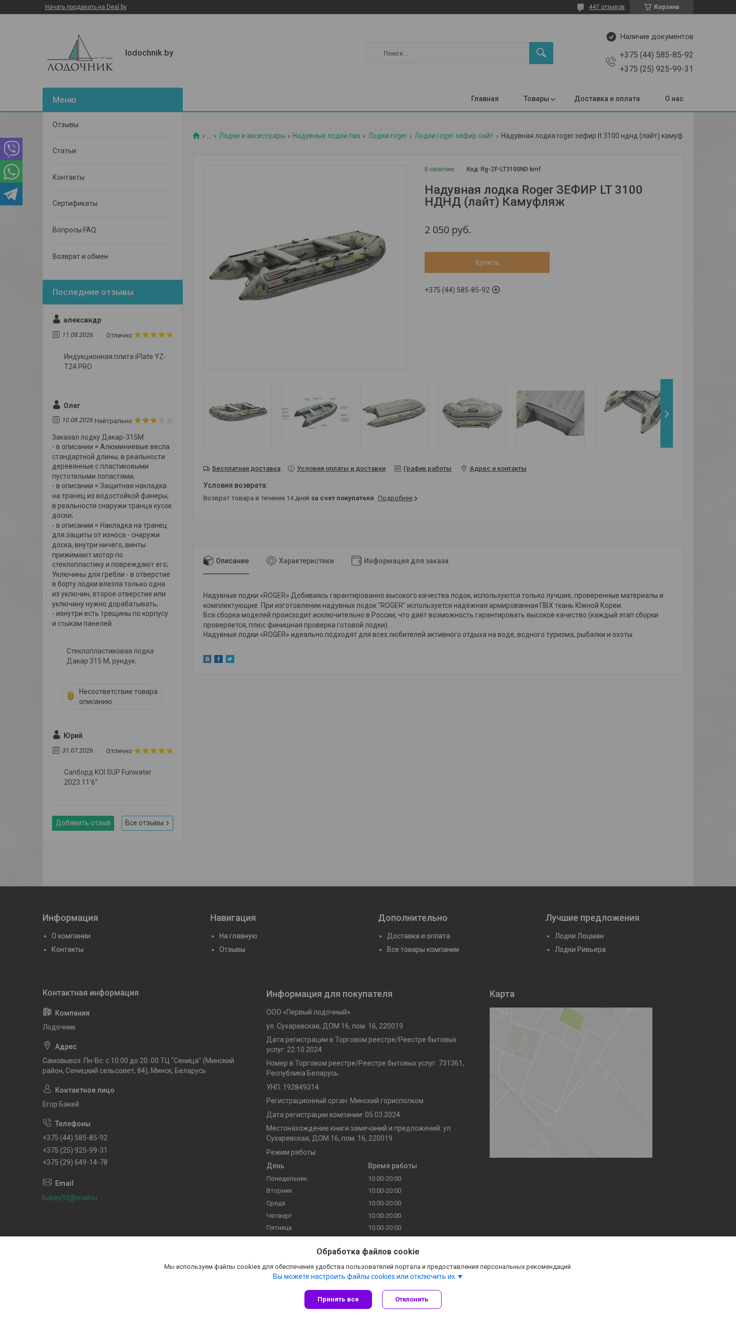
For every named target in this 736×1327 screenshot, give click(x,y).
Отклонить (412, 1299)
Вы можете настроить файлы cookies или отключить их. (365, 1276)
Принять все (338, 1299)
